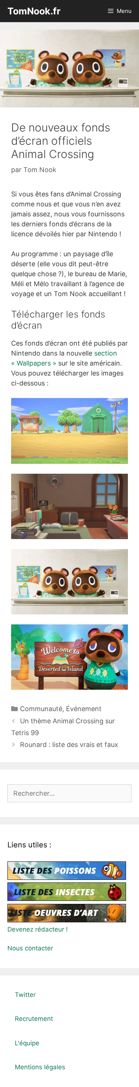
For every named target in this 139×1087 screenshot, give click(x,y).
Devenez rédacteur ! (37, 929)
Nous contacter (30, 948)
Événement (84, 709)
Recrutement (34, 1018)
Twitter (25, 994)
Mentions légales (40, 1067)
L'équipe (27, 1043)
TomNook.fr (33, 11)
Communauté (41, 709)
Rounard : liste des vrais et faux (69, 744)
